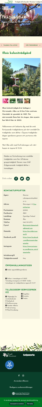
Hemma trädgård (36, 2)
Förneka (30, 404)
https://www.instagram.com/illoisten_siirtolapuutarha (30, 249)
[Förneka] (39, 402)
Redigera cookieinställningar (21, 387)
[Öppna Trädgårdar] (8, 7)
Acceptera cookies (17, 404)
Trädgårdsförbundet (22, 2)
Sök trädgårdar (32, 45)
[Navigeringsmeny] (38, 7)
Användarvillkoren (21, 381)
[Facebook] (18, 375)
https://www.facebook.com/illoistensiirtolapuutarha (30, 240)
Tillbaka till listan (10, 45)
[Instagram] (23, 375)
